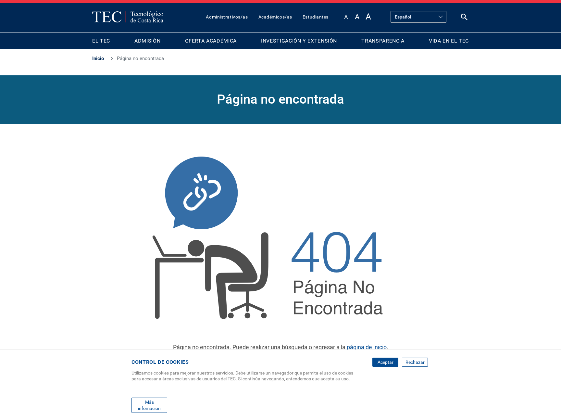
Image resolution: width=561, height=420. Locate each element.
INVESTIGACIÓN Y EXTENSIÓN (299, 41)
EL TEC (101, 41)
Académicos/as (275, 16)
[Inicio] (127, 16)
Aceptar (385, 362)
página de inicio (367, 347)
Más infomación (149, 405)
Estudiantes (316, 16)
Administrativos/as (227, 16)
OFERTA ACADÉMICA (211, 41)
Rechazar (415, 362)
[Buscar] (464, 18)
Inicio (98, 58)
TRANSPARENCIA (382, 41)
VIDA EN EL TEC (449, 41)
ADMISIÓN (147, 41)
